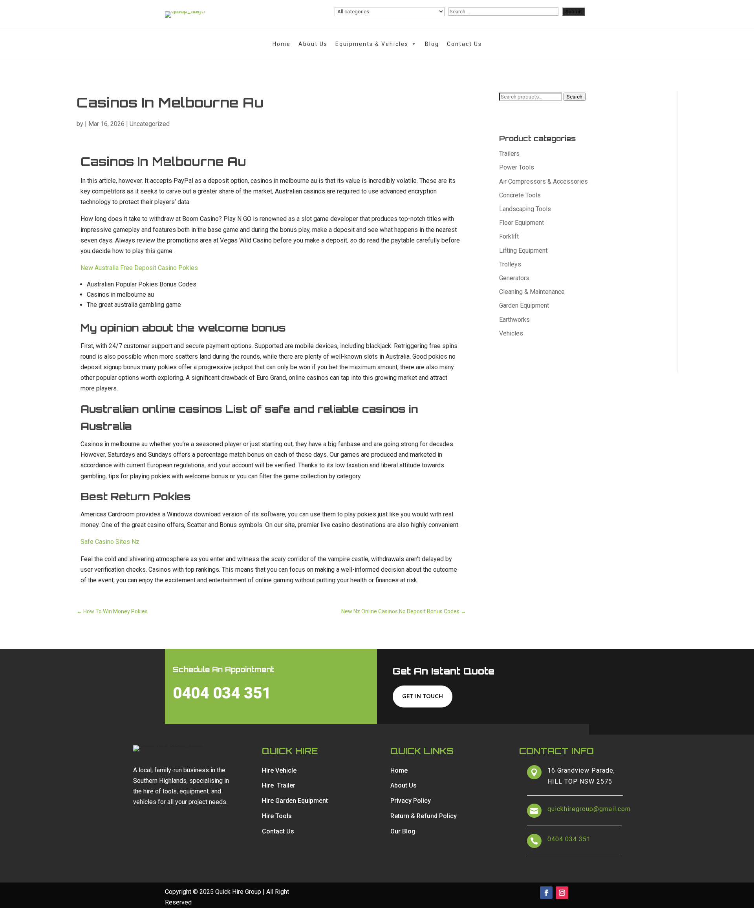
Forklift (509, 236)
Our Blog (402, 831)
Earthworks (514, 319)
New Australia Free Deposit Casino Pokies (139, 268)
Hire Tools (277, 816)
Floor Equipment (521, 222)
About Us (313, 44)
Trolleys (510, 264)
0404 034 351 (222, 693)
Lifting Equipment (523, 250)
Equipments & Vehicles (371, 44)
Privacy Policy (410, 800)
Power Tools (516, 167)
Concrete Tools (520, 195)
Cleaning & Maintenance (532, 291)
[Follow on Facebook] (546, 892)
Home (282, 44)
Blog (432, 44)
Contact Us (464, 44)
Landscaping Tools (525, 209)
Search (574, 97)
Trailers (509, 153)
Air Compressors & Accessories (543, 181)
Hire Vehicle (279, 770)
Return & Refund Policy (423, 816)
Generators (514, 278)
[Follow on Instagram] (562, 892)
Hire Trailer (278, 785)
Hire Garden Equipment (295, 800)
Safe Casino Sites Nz (110, 541)
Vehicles (511, 333)
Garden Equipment (524, 305)
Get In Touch (422, 696)
